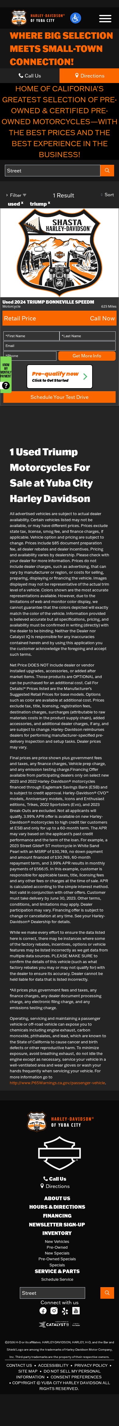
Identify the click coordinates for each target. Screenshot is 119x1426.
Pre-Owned (57, 1247)
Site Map (28, 1371)
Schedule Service (57, 1279)
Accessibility (53, 1365)
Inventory (57, 1233)
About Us (57, 1198)
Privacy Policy (91, 1365)
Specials (57, 1264)
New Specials (57, 1253)
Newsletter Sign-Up (57, 1224)
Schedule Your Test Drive (59, 397)
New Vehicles (57, 1241)
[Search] (107, 170)
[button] (76, 18)
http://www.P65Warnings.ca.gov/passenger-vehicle (57, 1082)
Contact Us (19, 1365)
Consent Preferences (76, 1376)
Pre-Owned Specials (57, 1258)
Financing (57, 1215)
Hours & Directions (57, 1207)
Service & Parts (57, 1271)
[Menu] (105, 19)
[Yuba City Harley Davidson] (37, 17)
